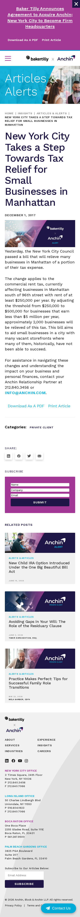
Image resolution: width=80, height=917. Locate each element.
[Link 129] (8, 456)
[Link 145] (20, 761)
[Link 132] (39, 456)
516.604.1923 (16, 807)
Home (9, 113)
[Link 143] (7, 761)
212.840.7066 (16, 786)
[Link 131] (29, 456)
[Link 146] (26, 761)
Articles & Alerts (52, 113)
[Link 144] (13, 761)
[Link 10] (50, 58)
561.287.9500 (16, 836)
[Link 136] (17, 724)
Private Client (42, 427)
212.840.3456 (16, 782)
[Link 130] (19, 456)
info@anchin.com (25, 392)
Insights (25, 113)
